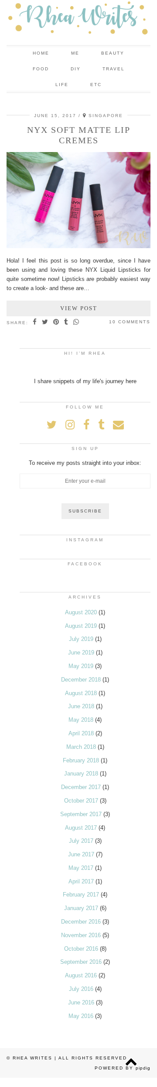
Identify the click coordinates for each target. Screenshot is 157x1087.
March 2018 (81, 747)
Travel (113, 68)
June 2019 (81, 652)
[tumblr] (118, 85)
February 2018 (81, 760)
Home (41, 53)
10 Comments (129, 321)
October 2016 (81, 948)
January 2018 (81, 773)
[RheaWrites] (78, 22)
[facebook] (107, 85)
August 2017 (81, 827)
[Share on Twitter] (45, 322)
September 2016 (81, 962)
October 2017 (81, 800)
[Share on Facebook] (35, 322)
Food (41, 68)
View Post (78, 308)
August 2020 (81, 612)
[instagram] (95, 85)
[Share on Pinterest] (56, 322)
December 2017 (81, 787)
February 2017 (81, 894)
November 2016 (81, 935)
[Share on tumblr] (66, 322)
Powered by (122, 1068)
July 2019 (81, 639)
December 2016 (81, 921)
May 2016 (80, 1016)
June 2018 (81, 706)
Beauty (112, 53)
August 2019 (81, 626)
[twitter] (82, 85)
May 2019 (80, 666)
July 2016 (81, 989)
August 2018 (81, 693)
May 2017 (80, 868)
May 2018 (80, 720)
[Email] (130, 85)
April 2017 (81, 881)
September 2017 (81, 814)
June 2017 (81, 854)
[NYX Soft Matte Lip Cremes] (78, 246)
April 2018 (81, 733)
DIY (76, 68)
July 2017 (81, 841)
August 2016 (81, 975)
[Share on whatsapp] (76, 322)
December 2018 (81, 679)
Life (61, 84)
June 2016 (81, 1002)
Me (75, 53)
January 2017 (81, 908)
